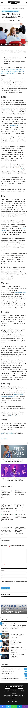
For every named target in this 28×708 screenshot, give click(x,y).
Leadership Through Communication (11, 676)
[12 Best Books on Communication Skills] (5, 643)
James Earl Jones (7, 108)
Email (2, 570)
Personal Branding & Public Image (10, 678)
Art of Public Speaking (7, 673)
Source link (4, 439)
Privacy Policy (17, 695)
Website (3, 576)
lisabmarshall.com (15, 416)
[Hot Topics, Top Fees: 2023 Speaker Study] (5, 657)
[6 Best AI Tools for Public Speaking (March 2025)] (5, 636)
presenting (19, 168)
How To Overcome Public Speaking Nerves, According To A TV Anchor (19, 649)
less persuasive (14, 125)
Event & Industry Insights (8, 671)
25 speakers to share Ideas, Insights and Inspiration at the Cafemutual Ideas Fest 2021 (7, 506)
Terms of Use (10, 695)
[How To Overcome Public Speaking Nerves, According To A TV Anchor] (5, 649)
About (23, 695)
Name (3, 564)
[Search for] (26, 3)
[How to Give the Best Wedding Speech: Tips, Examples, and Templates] (21, 520)
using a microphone (20, 292)
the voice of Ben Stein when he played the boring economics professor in (12, 71)
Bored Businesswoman (7, 433)
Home (4, 8)
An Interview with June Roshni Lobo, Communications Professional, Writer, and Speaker (7, 530)
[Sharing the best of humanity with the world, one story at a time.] (21, 496)
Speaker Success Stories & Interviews (15, 8)
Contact (14, 698)
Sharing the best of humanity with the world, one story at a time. (20, 506)
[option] (14, 606)
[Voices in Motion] (14, 2)
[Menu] (2, 3)
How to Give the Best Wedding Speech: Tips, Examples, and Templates (20, 529)
